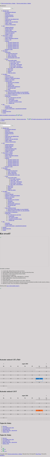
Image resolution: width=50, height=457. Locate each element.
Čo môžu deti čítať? (12, 88)
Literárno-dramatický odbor (11, 31)
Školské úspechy (8, 107)
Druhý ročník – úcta (14, 63)
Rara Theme (38, 454)
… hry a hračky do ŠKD (13, 100)
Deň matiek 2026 (6, 429)
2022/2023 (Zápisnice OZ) (13, 44)
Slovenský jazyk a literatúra (13, 82)
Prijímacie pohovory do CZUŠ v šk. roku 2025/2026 (18, 93)
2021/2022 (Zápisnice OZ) (13, 42)
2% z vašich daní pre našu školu (14, 97)
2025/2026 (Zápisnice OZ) (13, 48)
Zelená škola (7, 52)
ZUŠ (4, 26)
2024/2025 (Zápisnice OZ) (13, 46)
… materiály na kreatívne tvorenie (15, 101)
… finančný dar (11, 103)
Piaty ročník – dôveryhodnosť (16, 67)
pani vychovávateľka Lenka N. (13, 285)
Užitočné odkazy (8, 81)
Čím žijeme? (5, 50)
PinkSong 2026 (6, 431)
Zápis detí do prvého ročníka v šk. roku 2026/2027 (18, 92)
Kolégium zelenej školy (13, 53)
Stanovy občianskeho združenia (11, 38)
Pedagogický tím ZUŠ (9, 33)
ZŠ (18, 115)
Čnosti (6, 59)
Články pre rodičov (12, 72)
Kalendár (4, 110)
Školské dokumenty (9, 15)
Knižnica (10, 71)
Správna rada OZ (8, 37)
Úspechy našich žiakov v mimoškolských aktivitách (15, 108)
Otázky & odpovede (9, 77)
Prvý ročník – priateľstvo (15, 61)
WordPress (2, 455)
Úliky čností (10, 70)
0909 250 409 (3, 115)
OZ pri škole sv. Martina (8, 35)
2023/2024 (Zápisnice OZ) (13, 45)
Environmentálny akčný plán (14, 57)
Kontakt (4, 112)
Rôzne (9, 89)
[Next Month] (46, 363)
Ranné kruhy (10, 68)
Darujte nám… (8, 96)
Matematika (10, 83)
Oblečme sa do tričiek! (9, 79)
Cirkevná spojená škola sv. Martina (23, 3)
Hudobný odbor (8, 30)
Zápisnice (7, 41)
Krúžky (6, 17)
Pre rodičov (5, 74)
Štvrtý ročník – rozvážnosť (15, 66)
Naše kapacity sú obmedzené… (11, 94)
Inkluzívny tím (8, 20)
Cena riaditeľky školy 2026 (8, 427)
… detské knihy (11, 99)
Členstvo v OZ (8, 39)
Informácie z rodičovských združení (12, 78)
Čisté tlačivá (7, 75)
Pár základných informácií (10, 12)
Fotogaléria (7, 106)
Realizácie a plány (9, 49)
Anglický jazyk (11, 85)
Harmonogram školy (9, 16)
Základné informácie (9, 27)
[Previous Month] (3, 363)
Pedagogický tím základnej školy (12, 19)
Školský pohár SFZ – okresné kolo (10, 430)
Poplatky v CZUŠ (9, 34)
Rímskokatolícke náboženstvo (14, 86)
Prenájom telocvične (7, 111)
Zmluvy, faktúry (8, 23)
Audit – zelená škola (12, 55)
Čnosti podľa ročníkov (12, 60)
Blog (4, 104)
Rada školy (7, 13)
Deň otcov (5, 426)
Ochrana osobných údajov (10, 24)
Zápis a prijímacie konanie (10, 90)
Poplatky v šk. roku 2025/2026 (11, 21)
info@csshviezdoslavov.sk (11, 115)
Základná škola (6, 10)
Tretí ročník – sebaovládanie (16, 64)
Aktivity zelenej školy (12, 56)
